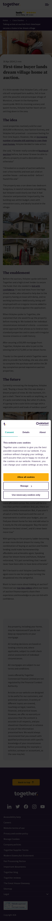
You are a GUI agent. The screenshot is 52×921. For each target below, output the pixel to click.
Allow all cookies (26, 477)
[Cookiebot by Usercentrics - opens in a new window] (37, 424)
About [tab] (42, 432)
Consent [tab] (9, 432)
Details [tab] (26, 432)
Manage (24, 486)
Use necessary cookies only (26, 495)
